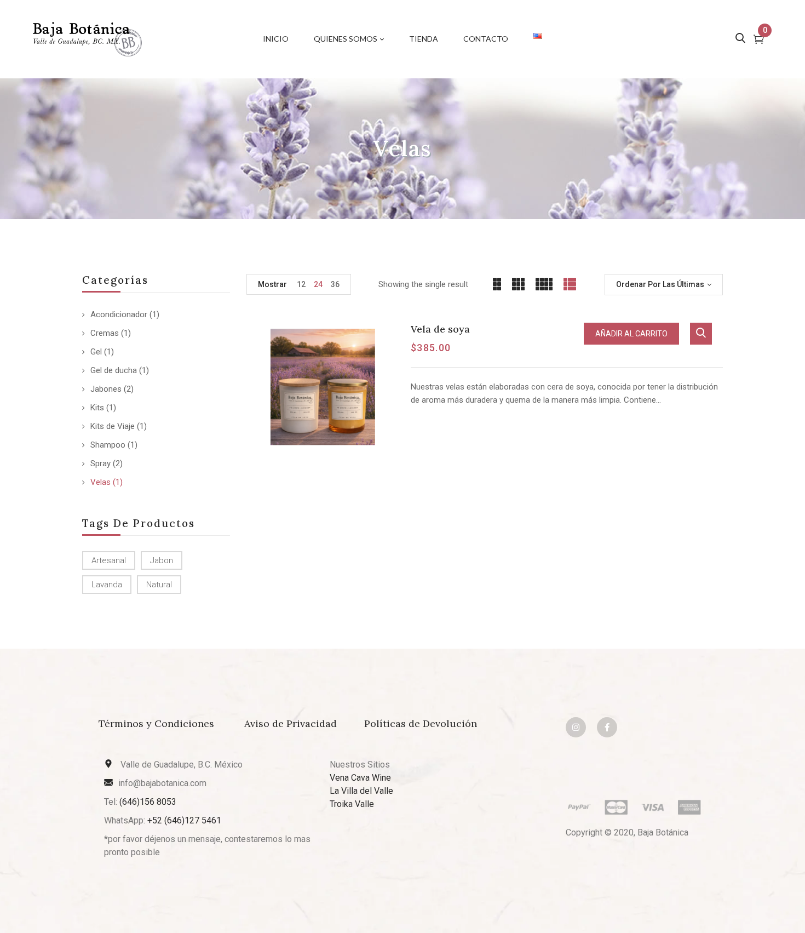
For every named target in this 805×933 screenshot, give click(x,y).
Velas (100, 482)
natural (159, 584)
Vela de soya (440, 329)
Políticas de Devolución (420, 723)
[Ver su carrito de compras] (759, 40)
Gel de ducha (113, 370)
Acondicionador (118, 314)
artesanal (108, 560)
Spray (100, 463)
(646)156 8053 (147, 802)
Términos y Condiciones (158, 723)
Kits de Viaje (112, 426)
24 (318, 284)
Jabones (106, 389)
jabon (161, 560)
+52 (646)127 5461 (184, 820)
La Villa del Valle (361, 791)
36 (335, 284)
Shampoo (107, 445)
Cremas (104, 333)
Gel (96, 352)
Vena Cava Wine (360, 777)
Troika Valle (352, 804)
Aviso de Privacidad (290, 723)
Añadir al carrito (631, 333)
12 (301, 284)
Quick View (701, 334)
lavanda (106, 584)
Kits (97, 408)
